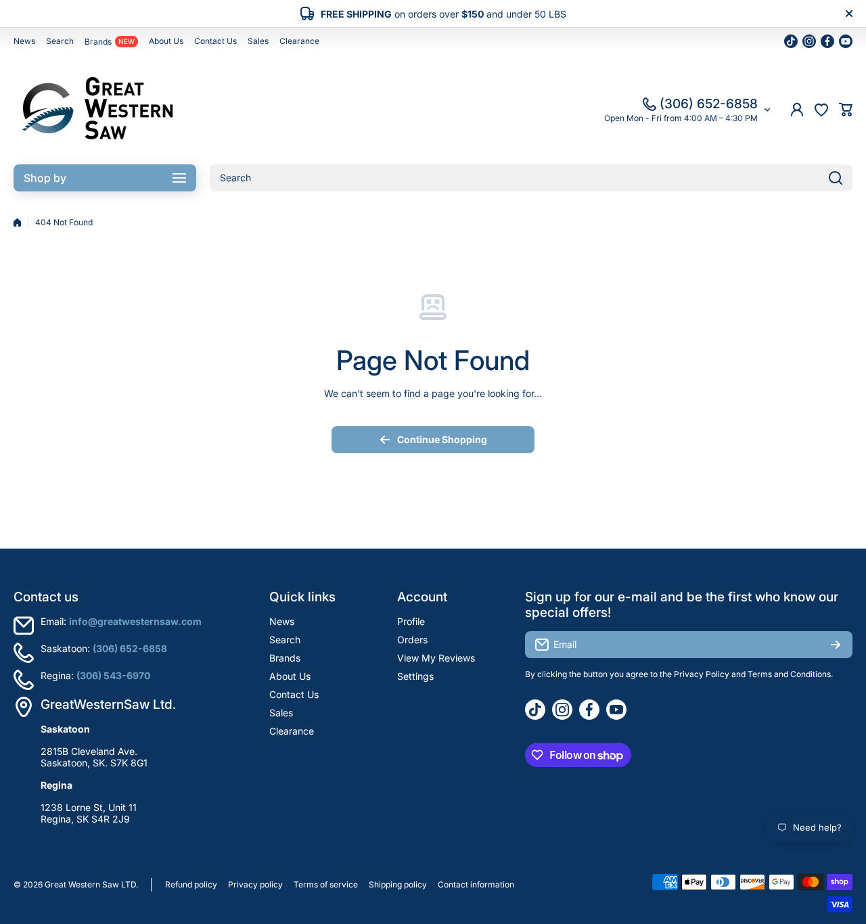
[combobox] (531, 177)
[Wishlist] (821, 109)
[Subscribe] (835, 644)
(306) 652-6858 (709, 104)
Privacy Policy (701, 674)
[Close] (849, 13)
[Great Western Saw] (98, 109)
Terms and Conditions (789, 674)
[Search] (835, 177)
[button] (845, 109)
